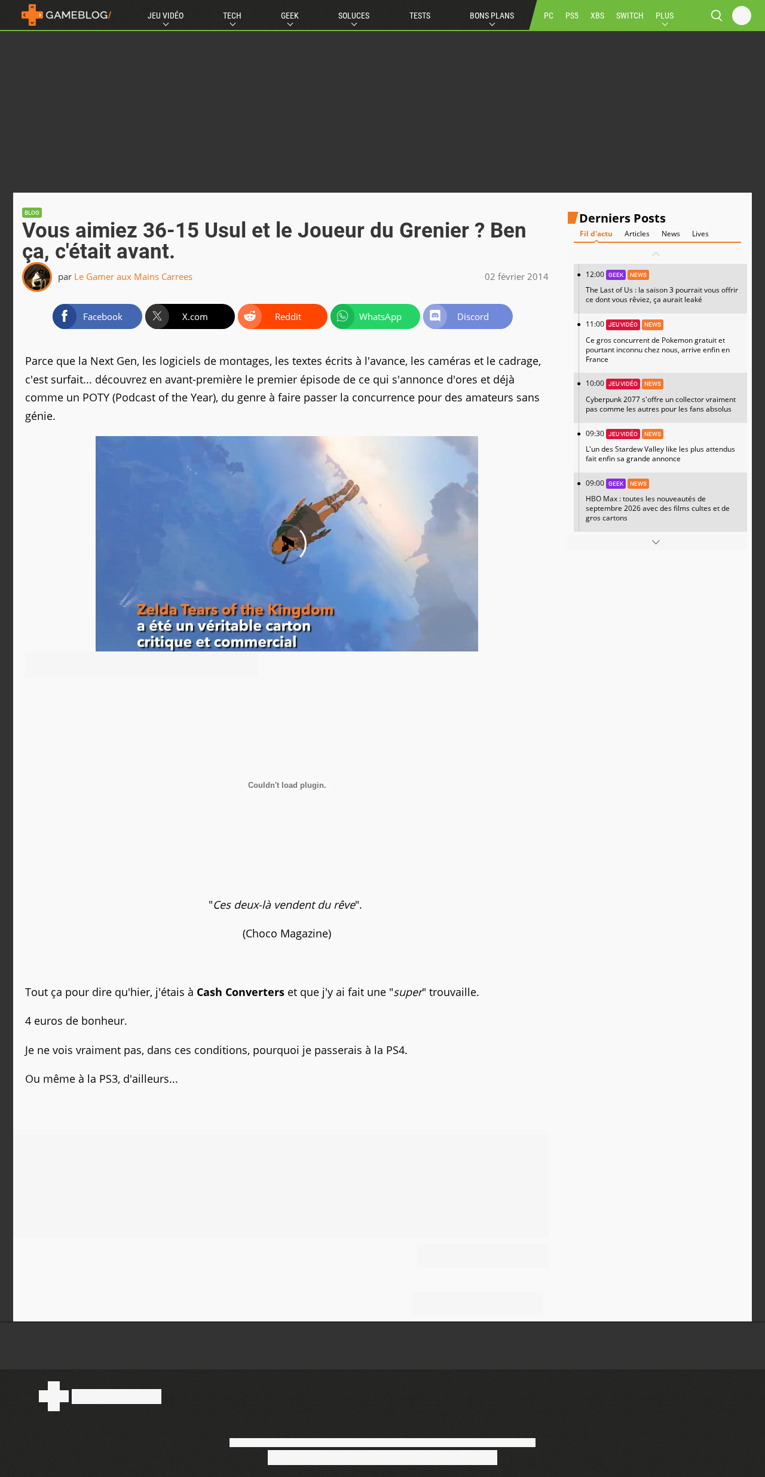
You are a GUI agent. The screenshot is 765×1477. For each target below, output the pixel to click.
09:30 (660, 446)
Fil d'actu (596, 234)
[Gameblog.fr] (63, 15)
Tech (232, 15)
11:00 (658, 341)
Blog (32, 212)
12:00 (662, 287)
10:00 (661, 396)
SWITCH (630, 15)
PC (548, 15)
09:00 (658, 500)
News (671, 234)
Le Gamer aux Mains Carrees (133, 276)
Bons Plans (492, 15)
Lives (700, 234)
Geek (290, 15)
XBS (597, 15)
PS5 (572, 15)
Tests (419, 15)
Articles (637, 234)
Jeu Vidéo (165, 15)
